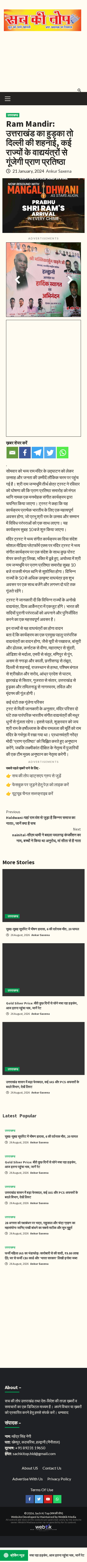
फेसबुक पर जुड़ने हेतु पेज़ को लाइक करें (40, 784)
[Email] (12, 452)
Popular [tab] (27, 1116)
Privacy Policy (59, 1478)
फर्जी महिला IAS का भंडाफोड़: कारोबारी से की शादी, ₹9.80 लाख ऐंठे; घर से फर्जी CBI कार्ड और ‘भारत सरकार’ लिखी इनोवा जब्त (42, 1255)
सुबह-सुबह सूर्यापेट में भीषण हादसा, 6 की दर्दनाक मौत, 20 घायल (42, 929)
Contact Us (52, 1468)
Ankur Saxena (59, 171)
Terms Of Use (41, 1489)
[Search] (79, 90)
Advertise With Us (27, 1478)
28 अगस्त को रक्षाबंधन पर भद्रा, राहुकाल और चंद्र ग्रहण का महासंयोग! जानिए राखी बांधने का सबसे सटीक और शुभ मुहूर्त (40, 1225)
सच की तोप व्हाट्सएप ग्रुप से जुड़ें (36, 775)
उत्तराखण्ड (12, 115)
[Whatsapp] (62, 452)
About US (30, 1468)
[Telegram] (37, 452)
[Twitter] (50, 452)
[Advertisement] (43, 60)
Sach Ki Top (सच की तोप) (49, 1513)
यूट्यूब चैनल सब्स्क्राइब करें (32, 793)
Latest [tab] (9, 1116)
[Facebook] (25, 452)
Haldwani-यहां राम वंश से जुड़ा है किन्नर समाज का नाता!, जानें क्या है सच (40, 817)
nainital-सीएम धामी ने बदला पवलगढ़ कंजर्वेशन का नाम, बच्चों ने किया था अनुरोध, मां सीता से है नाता (46, 835)
